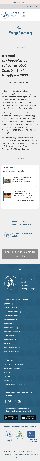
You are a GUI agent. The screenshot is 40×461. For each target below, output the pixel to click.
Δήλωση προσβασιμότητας (14, 384)
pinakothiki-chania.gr (12, 332)
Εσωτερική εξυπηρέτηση (13, 368)
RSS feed (7, 376)
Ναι (16, 256)
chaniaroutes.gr (10, 324)
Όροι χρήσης (6, 454)
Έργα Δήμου (8, 380)
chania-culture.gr (10, 308)
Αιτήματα (30, 6)
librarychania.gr (10, 335)
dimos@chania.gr (28, 289)
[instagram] (14, 402)
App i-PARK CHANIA (12, 351)
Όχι (23, 256)
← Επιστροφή (20, 158)
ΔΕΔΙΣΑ (20, 439)
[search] (37, 6)
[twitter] (9, 402)
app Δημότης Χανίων (12, 347)
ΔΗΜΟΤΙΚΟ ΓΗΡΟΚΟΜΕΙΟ (32, 440)
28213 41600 (26, 285)
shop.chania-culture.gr (13, 312)
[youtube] (19, 402)
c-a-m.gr (7, 343)
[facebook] (5, 402)
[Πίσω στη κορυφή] (20, 269)
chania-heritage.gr (11, 328)
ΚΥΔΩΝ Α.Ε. (9, 441)
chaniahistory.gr (10, 339)
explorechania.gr (10, 320)
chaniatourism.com (11, 316)
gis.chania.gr (8, 304)
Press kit (7, 372)
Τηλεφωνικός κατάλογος (14, 364)
